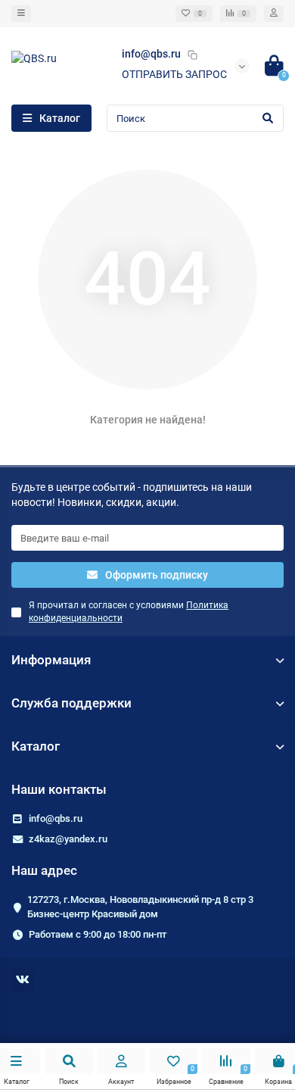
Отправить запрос (174, 74)
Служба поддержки (71, 703)
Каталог (35, 746)
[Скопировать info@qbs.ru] (192, 54)
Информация (51, 659)
